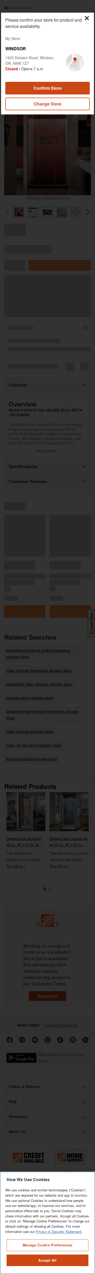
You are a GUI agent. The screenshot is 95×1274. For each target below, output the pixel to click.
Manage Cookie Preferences (47, 1244)
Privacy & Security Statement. (59, 1231)
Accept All (47, 1260)
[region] (47, 1223)
